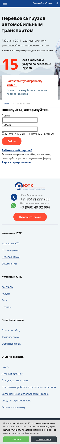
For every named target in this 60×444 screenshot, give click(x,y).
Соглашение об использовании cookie (25, 393)
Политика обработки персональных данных (29, 387)
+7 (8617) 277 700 (35, 199)
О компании (9, 263)
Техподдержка (10, 337)
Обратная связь (11, 343)
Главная (6, 103)
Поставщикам (10, 250)
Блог (4, 300)
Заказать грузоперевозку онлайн (24, 82)
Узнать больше (43, 439)
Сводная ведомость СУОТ (17, 400)
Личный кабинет (42, 3)
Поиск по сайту (11, 330)
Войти (5, 367)
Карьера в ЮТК (11, 243)
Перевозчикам (11, 256)
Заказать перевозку (14, 407)
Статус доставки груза (15, 380)
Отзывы (7, 307)
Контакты (7, 286)
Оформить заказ (30, 217)
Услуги (6, 293)
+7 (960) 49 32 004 (35, 207)
